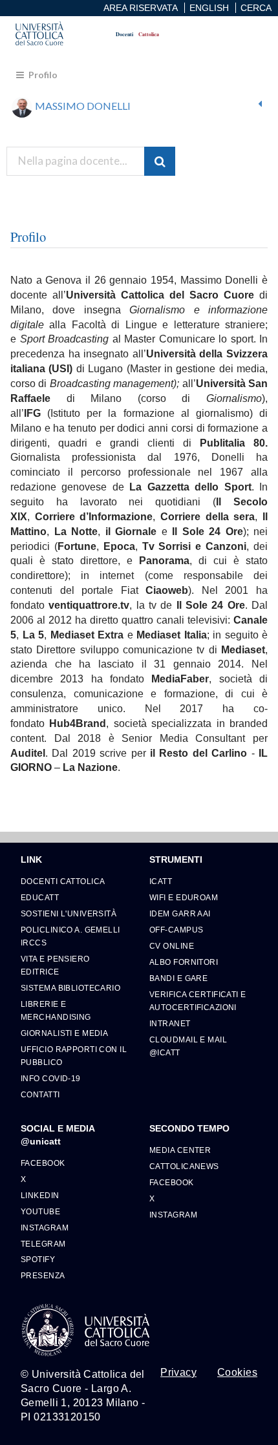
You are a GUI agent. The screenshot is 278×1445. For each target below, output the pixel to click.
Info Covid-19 (51, 1078)
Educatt (40, 897)
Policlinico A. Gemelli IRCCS (70, 936)
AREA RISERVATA (140, 8)
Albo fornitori (183, 962)
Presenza (43, 1275)
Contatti (40, 1094)
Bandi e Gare (178, 978)
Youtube (40, 1211)
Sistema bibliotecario (70, 988)
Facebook (43, 1163)
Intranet (170, 1023)
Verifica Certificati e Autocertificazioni (197, 1000)
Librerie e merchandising (56, 1010)
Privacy (178, 1372)
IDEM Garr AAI (180, 913)
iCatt (160, 881)
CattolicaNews (184, 1166)
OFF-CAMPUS (176, 929)
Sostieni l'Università (68, 913)
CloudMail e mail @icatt (188, 1046)
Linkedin (40, 1195)
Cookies (237, 1372)
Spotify (38, 1259)
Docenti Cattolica (63, 881)
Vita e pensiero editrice (55, 965)
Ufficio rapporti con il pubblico (74, 1055)
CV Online (171, 946)
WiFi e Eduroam (183, 897)
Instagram (45, 1227)
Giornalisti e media (64, 1033)
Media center (180, 1150)
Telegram (43, 1243)
